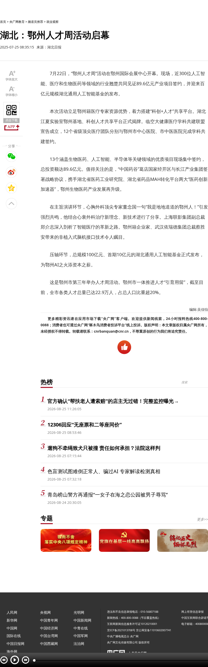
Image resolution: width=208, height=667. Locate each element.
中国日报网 (15, 643)
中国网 (12, 628)
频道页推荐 (35, 22)
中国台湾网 (49, 635)
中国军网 (81, 635)
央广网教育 (17, 22)
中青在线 (81, 628)
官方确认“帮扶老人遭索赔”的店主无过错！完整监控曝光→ (113, 401)
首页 (3, 22)
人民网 (12, 612)
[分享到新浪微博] (11, 172)
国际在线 (14, 635)
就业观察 (52, 22)
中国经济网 (49, 628)
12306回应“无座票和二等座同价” (84, 424)
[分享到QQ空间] (11, 187)
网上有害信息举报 (192, 611)
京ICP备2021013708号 (121, 630)
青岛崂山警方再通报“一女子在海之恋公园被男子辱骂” (107, 494)
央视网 (45, 612)
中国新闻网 (82, 620)
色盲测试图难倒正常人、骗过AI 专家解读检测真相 (103, 471)
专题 (47, 518)
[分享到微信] (11, 156)
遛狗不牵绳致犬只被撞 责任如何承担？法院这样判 (103, 447)
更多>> (202, 519)
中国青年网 (49, 620)
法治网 (79, 643)
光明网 (79, 612)
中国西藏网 (49, 643)
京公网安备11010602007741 (153, 630)
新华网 (12, 620)
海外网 (12, 651)
